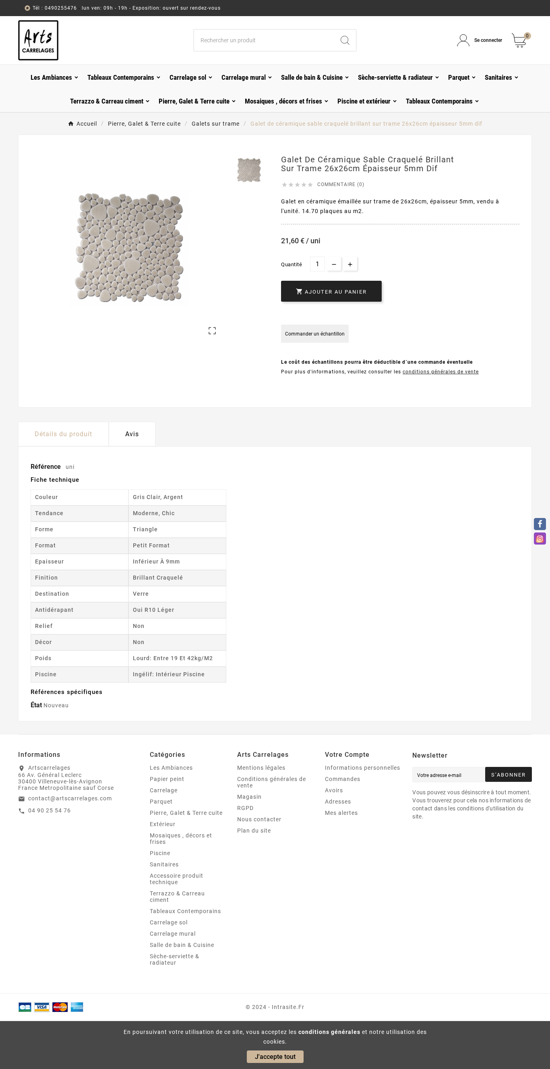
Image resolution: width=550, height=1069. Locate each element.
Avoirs (334, 790)
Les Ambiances (171, 767)
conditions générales (329, 1032)
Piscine (160, 853)
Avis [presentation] (132, 434)
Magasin (249, 796)
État (37, 705)
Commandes (342, 779)
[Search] (345, 40)
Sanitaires (164, 864)
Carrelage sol (169, 922)
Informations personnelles (362, 767)
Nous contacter (259, 819)
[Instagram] (540, 538)
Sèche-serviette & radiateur (174, 959)
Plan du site (254, 830)
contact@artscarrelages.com (70, 798)
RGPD (245, 808)
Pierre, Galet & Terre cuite (186, 813)
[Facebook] (540, 524)
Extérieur (163, 824)
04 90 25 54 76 (49, 810)
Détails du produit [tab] (63, 434)
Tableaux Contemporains (185, 911)
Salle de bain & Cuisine (182, 945)
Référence (46, 466)
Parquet (161, 801)
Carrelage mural (173, 933)
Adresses (338, 801)
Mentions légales (261, 767)
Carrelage (164, 790)
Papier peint (167, 779)
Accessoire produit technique (176, 878)
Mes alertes (341, 813)
